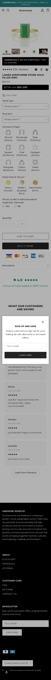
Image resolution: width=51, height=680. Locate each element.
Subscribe (25, 355)
